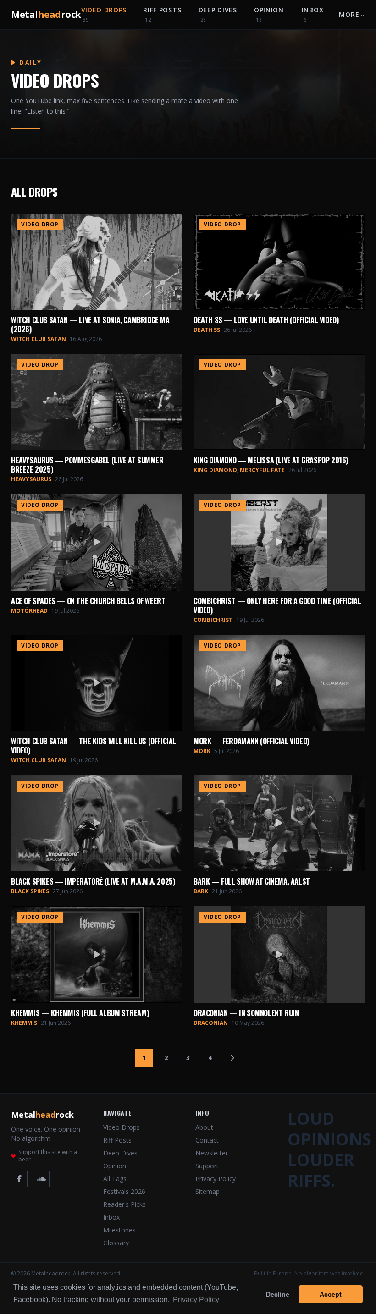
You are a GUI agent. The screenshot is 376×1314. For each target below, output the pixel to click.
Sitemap (207, 1191)
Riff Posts (162, 14)
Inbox (313, 14)
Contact (207, 1140)
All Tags (115, 1178)
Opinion (269, 14)
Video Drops (104, 14)
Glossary (116, 1242)
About (204, 1127)
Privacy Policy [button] (196, 1299)
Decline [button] (277, 1294)
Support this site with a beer (47, 1156)
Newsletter (211, 1153)
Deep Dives (218, 14)
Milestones (119, 1230)
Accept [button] (331, 1294)
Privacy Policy (215, 1178)
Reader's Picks (124, 1204)
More (349, 14)
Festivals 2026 (124, 1191)
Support (207, 1165)
